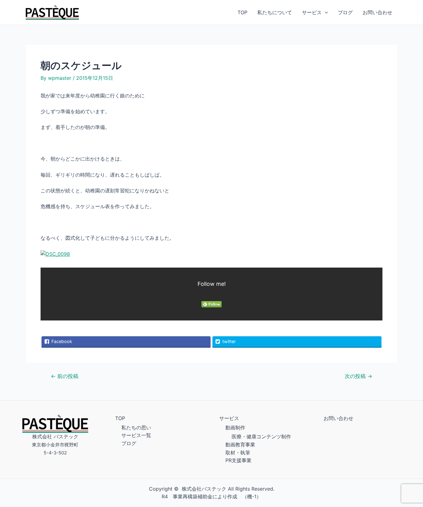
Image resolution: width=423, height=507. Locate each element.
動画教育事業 (240, 444)
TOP (242, 12)
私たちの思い (136, 427)
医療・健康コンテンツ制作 (261, 436)
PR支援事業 (238, 460)
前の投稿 (64, 376)
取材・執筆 (237, 452)
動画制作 (235, 427)
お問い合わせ (377, 12)
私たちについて (274, 12)
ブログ (345, 12)
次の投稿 (358, 376)
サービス (312, 12)
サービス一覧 (136, 435)
